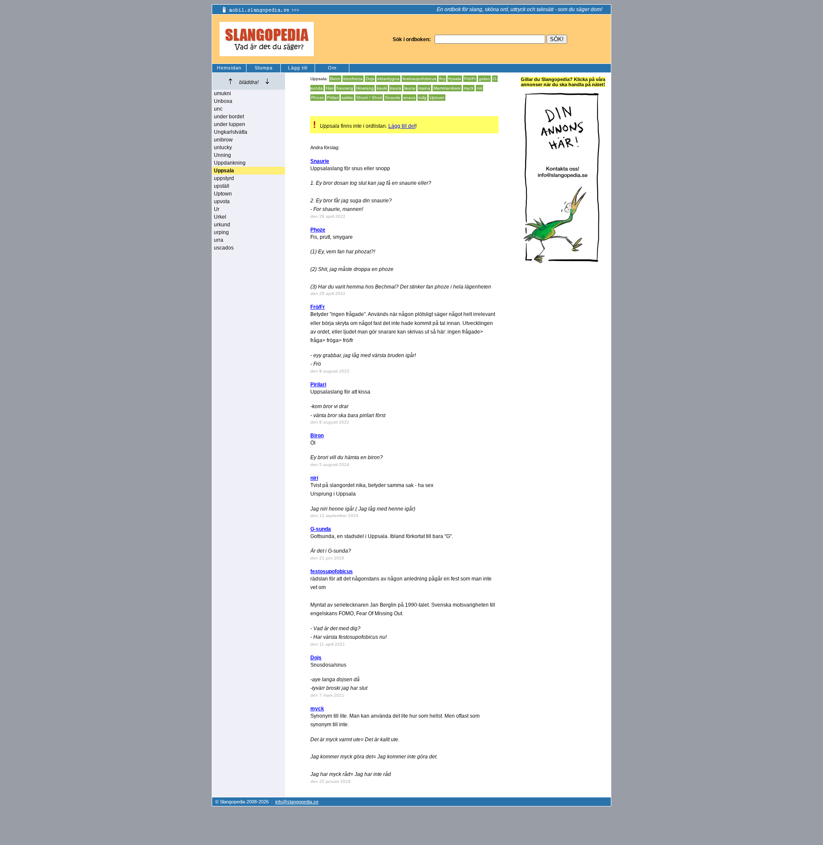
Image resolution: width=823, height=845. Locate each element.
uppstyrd (224, 178)
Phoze (317, 97)
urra (218, 240)
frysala (454, 78)
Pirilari (333, 97)
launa (409, 88)
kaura (395, 88)
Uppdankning (230, 163)
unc (218, 109)
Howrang (365, 88)
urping (221, 232)
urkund (222, 225)
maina (424, 88)
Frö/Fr (470, 78)
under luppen (229, 124)
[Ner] (267, 81)
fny (442, 78)
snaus (409, 97)
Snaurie (392, 97)
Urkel (220, 217)
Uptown (223, 194)
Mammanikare (447, 88)
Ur (216, 209)
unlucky (223, 147)
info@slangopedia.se (296, 801)
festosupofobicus (419, 78)
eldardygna (388, 78)
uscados (224, 248)
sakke (347, 97)
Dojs (370, 78)
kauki (382, 88)
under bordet (229, 117)
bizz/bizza (353, 78)
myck (469, 88)
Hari (329, 88)
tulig (422, 97)
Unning (222, 155)
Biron (335, 78)
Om (332, 67)
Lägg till (297, 67)
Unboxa (223, 101)
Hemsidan (229, 67)
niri (479, 88)
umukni (222, 93)
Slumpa (264, 67)
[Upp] (230, 81)
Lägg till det (401, 126)
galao (484, 78)
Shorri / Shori (369, 97)
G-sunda (320, 529)
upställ (221, 186)
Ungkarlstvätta (230, 132)
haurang (344, 88)
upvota (222, 201)
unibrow (223, 140)
